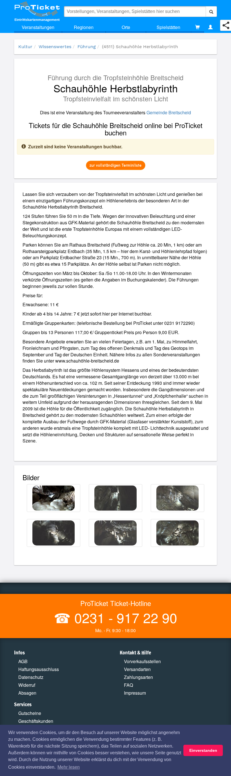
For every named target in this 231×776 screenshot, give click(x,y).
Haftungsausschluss (38, 669)
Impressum (135, 693)
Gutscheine (29, 713)
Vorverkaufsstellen (142, 661)
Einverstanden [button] (203, 750)
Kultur (25, 46)
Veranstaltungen (38, 27)
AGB (23, 661)
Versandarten (137, 669)
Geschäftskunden (35, 721)
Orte (126, 27)
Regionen (84, 27)
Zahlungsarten (138, 677)
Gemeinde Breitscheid (168, 112)
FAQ (128, 685)
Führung (86, 46)
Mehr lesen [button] (68, 767)
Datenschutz (30, 677)
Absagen (27, 693)
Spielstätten (168, 27)
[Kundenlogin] (210, 27)
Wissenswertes (55, 46)
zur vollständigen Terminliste (116, 165)
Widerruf (26, 685)
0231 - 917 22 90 (124, 617)
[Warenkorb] (197, 27)
